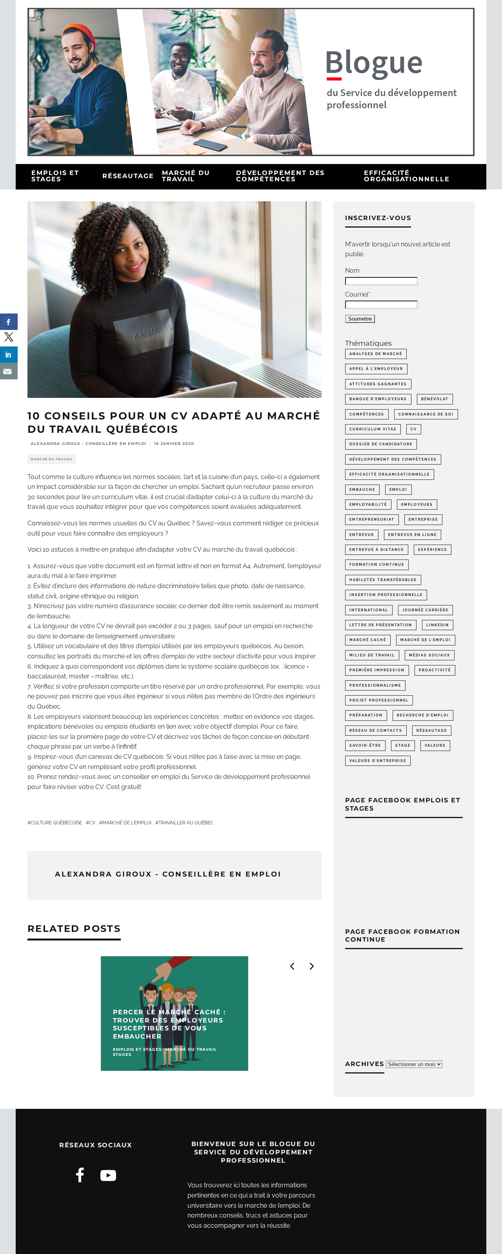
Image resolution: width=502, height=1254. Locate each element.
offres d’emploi (164, 656)
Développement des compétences (280, 176)
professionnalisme (375, 685)
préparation (366, 715)
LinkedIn (437, 625)
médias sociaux (429, 655)
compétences (366, 414)
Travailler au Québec (185, 823)
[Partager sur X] (9, 338)
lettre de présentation (380, 625)
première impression (377, 670)
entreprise (423, 519)
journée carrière (425, 610)
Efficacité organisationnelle (407, 176)
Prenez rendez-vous (66, 776)
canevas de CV (109, 756)
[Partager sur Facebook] (9, 322)
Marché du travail (186, 176)
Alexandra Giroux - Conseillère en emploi (88, 443)
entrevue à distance (376, 550)
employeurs (417, 505)
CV (92, 823)
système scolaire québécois (228, 666)
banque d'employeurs (378, 399)
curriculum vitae (373, 429)
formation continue (376, 565)
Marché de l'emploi (126, 823)
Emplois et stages (55, 176)
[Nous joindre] (9, 371)
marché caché (367, 640)
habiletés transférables (383, 580)
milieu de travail (372, 655)
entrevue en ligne (412, 535)
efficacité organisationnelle (389, 474)
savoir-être (365, 745)
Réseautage (128, 176)
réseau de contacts (375, 731)
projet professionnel (379, 700)
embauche (362, 490)
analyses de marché (375, 354)
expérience (432, 550)
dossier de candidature (381, 444)
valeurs (435, 745)
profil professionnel (168, 767)
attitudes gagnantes (378, 384)
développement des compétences (393, 459)
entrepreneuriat (372, 519)
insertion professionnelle (386, 595)
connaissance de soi (426, 414)
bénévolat (435, 399)
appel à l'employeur (376, 369)
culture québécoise (56, 823)
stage (403, 745)
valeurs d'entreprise (377, 761)
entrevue (361, 535)
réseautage (432, 731)
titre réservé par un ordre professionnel (207, 686)
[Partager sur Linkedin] (9, 354)
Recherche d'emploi (423, 715)
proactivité (435, 670)
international (368, 610)
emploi (398, 490)
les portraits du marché (91, 656)
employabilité (368, 505)
